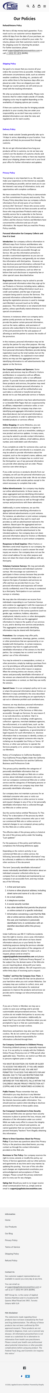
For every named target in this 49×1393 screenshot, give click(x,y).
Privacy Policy (11, 1240)
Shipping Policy (12, 1254)
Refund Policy (11, 1260)
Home (7, 1220)
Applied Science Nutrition (20, 1385)
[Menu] (44, 6)
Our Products (11, 1227)
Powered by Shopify (37, 1385)
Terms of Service (12, 1247)
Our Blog (9, 1233)
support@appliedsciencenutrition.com (24, 50)
